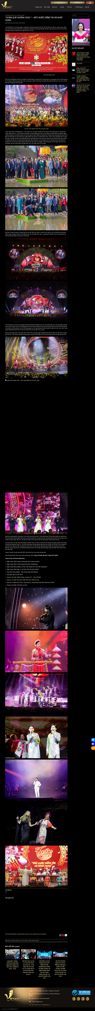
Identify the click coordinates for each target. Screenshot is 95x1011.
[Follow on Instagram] (87, 999)
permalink (36, 940)
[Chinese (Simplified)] (92, 3)
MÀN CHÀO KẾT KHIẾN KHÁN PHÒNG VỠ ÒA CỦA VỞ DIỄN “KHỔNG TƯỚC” (82, 70)
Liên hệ (87, 7)
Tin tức (69, 7)
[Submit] (88, 15)
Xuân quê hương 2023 (49, 74)
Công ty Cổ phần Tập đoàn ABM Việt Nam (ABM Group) (23, 580)
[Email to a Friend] (63, 935)
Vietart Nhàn (21, 22)
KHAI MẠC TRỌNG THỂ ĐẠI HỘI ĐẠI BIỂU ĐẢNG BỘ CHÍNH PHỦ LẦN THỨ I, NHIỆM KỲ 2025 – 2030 (12, 964)
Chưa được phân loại (10, 15)
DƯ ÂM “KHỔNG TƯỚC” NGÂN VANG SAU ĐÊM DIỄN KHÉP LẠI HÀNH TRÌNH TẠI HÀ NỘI (82, 78)
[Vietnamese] (88, 3)
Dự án (62, 7)
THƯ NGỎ (79, 63)
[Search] (93, 7)
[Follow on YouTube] (73, 999)
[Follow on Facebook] (78, 999)
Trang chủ (38, 7)
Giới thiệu (47, 7)
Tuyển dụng (79, 7)
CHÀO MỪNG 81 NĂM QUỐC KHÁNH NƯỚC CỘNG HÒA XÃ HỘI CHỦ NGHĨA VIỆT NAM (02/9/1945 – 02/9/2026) (83, 56)
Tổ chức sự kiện (20, 15)
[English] (90, 3)
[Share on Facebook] (60, 935)
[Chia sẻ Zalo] (66, 935)
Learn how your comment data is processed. (35, 934)
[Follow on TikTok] (83, 999)
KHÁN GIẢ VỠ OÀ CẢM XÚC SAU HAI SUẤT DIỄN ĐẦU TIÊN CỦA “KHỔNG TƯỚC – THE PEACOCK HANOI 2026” (83, 88)
